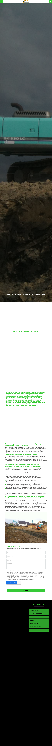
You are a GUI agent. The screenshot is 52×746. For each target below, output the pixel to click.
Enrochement (34, 623)
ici (32, 579)
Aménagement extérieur (36, 613)
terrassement (8, 502)
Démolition (33, 630)
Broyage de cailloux (35, 626)
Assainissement (34, 617)
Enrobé (32, 620)
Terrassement (34, 610)
